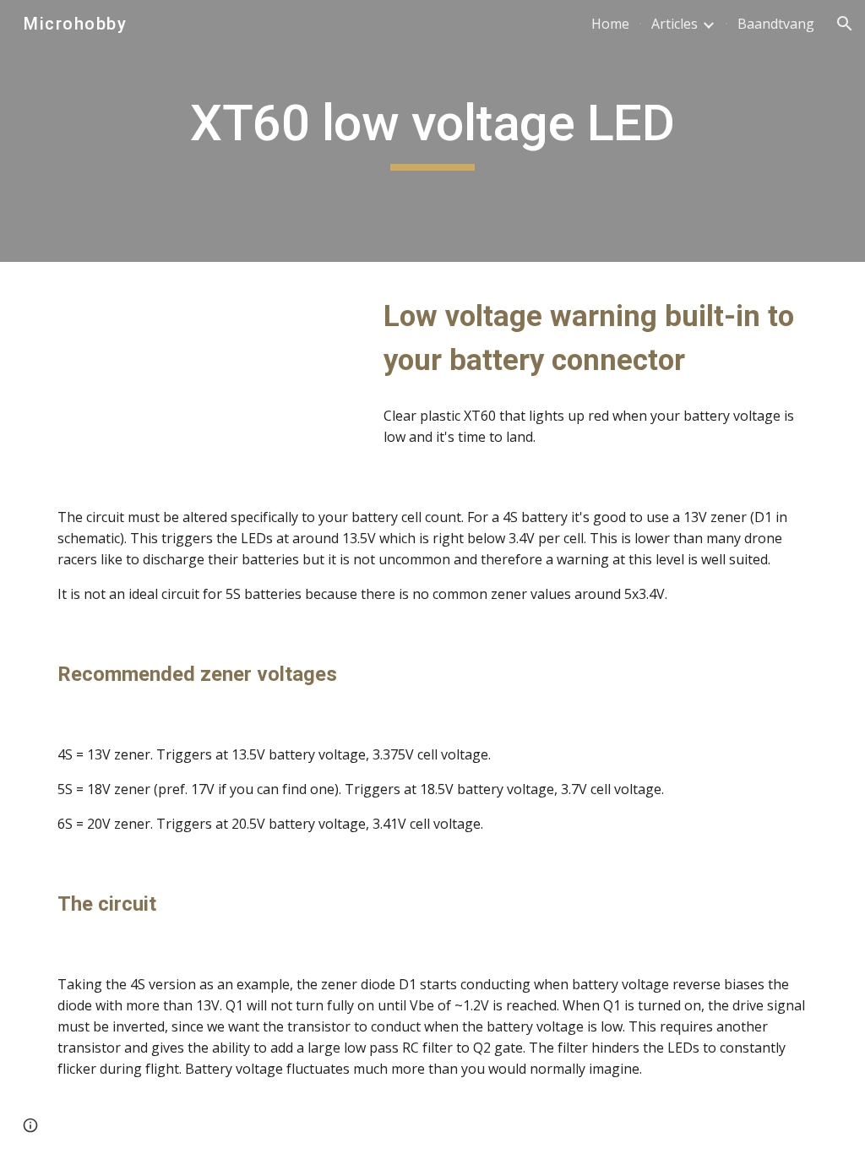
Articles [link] (674, 23)
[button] (844, 23)
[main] (432, 130)
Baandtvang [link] (775, 23)
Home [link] (610, 23)
